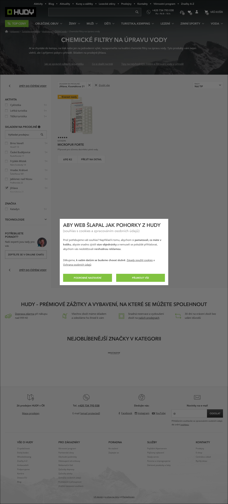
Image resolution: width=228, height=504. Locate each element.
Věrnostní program (164, 3)
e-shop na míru (112, 496)
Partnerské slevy (66, 452)
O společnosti (23, 448)
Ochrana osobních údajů (77, 265)
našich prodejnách (148, 318)
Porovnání (181, 12)
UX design (98, 496)
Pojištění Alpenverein (157, 448)
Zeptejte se (113, 452)
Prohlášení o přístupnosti (69, 481)
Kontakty (142, 3)
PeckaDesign (129, 496)
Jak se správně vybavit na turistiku (64, 64)
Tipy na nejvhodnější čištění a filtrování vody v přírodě (152, 64)
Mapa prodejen (30, 413)
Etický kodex (23, 452)
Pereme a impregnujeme (158, 461)
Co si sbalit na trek (102, 64)
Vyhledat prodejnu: (18, 134)
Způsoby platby (65, 473)
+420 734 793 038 (88, 405)
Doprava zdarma (24, 314)
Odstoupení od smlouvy (69, 461)
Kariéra (20, 473)
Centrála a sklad (203, 456)
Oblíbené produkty (189, 12)
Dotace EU (22, 477)
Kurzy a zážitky (84, 3)
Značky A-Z (187, 3)
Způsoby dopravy (66, 469)
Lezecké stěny (107, 3)
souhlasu (184, 424)
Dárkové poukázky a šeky (159, 465)
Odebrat (89, 85)
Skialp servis (153, 456)
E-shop (199, 452)
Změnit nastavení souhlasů (70, 486)
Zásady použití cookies (140, 260)
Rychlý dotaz (201, 461)
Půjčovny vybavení (155, 452)
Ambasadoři (23, 465)
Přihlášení (196, 12)
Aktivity (38, 3)
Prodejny (126, 3)
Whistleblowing (24, 456)
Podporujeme (23, 469)
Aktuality (65, 3)
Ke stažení (113, 448)
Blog (51, 3)
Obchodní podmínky (67, 456)
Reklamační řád (65, 465)
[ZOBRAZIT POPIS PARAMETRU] (39, 126)
